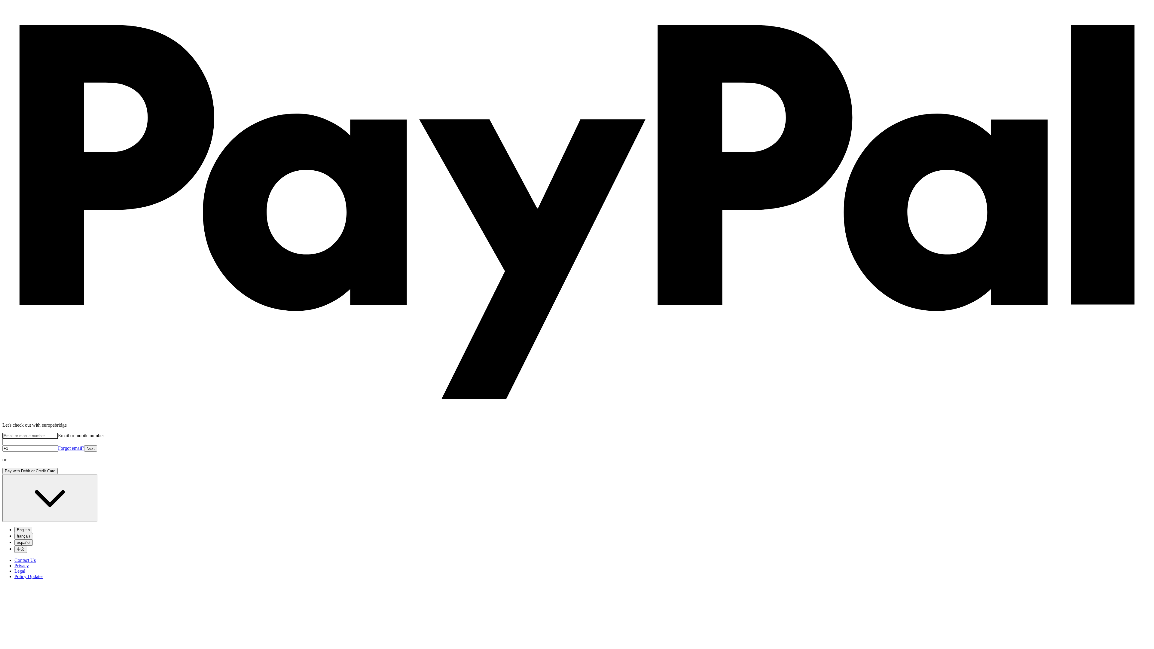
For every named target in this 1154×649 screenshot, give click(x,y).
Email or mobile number (81, 435)
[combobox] (49, 498)
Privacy (21, 565)
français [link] (24, 536)
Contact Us (25, 560)
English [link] (23, 530)
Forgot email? (71, 448)
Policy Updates (28, 576)
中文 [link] (21, 549)
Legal (19, 571)
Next (91, 448)
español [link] (23, 542)
